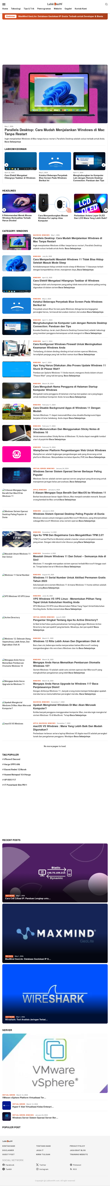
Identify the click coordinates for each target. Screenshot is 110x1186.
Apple (35, 490)
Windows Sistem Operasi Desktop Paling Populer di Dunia (68, 514)
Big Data (9, 956)
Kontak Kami (8, 1146)
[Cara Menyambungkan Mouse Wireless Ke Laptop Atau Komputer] (19, 203)
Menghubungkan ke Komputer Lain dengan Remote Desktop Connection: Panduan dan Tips (54, 178)
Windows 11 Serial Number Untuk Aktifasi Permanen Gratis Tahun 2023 (69, 579)
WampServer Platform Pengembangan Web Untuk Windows (69, 450)
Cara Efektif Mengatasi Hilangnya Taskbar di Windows (66, 280)
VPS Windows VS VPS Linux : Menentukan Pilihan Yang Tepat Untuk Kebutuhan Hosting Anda (67, 600)
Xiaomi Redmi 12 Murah (15, 769)
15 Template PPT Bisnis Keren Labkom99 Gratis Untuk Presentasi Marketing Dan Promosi (89, 219)
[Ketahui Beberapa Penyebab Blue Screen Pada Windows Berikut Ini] (21, 161)
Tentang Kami (43, 1146)
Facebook (10, 1165)
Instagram (43, 1169)
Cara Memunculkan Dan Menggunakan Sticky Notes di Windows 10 (66, 430)
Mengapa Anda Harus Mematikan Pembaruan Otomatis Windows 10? (66, 664)
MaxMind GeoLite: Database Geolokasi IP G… (28, 959)
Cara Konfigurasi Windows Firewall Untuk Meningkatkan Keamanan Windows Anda (87, 178)
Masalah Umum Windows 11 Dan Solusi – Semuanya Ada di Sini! (69, 557)
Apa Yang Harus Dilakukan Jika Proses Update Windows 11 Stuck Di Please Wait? (69, 366)
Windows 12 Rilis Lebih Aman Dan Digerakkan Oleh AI (66, 641)
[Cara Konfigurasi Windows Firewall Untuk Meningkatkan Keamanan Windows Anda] (89, 161)
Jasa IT (40, 1150)
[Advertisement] (55, 42)
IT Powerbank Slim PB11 (15, 785)
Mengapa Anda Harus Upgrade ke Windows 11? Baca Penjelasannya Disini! (65, 685)
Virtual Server (39, 468)
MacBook (37, 235)
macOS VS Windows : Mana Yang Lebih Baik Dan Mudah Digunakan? (67, 727)
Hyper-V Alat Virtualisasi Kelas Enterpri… (33, 1106)
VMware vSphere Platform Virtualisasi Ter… (24, 1097)
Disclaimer (8, 1150)
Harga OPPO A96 (12, 764)
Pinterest (77, 1165)
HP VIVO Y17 (10, 780)
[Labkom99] (55, 4)
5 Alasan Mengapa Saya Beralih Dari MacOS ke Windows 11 (69, 492)
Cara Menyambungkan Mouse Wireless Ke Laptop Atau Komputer (17, 218)
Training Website (79, 1154)
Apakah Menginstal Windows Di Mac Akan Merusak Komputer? (64, 706)
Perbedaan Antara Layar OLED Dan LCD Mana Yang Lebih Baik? (54, 216)
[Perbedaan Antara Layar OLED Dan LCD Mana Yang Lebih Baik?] (55, 203)
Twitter (42, 1165)
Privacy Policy (77, 1146)
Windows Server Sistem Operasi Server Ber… (35, 1117)
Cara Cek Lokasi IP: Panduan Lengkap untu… (28, 898)
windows (46, 235)
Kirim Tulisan (43, 1154)
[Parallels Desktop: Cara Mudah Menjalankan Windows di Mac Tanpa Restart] (55, 94)
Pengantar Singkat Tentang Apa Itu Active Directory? (65, 620)
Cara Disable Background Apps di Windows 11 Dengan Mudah (66, 409)
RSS (75, 1169)
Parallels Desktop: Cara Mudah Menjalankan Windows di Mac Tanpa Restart (55, 132)
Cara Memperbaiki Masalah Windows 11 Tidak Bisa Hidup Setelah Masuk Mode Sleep (68, 260)
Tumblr (9, 1169)
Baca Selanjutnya (13, 142)
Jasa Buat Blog (78, 1150)
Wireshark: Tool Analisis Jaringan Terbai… (26, 1019)
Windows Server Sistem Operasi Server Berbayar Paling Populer (67, 472)
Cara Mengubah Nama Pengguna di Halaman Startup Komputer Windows (65, 388)
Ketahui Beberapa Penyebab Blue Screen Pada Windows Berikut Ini (19, 178)
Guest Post (8, 1154)
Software (10, 896)
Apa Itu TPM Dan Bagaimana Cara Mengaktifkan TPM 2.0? (68, 535)
